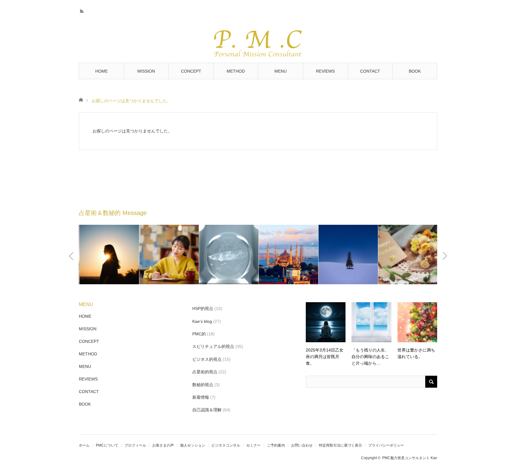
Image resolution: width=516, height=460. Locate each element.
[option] (109, 254)
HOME (101, 71)
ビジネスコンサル (225, 445)
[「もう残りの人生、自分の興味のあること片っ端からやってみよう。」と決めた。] (371, 322)
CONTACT (370, 71)
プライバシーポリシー (386, 445)
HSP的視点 (202, 308)
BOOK (415, 71)
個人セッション (192, 445)
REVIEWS (325, 71)
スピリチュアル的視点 (213, 346)
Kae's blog (202, 321)
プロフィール (135, 445)
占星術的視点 (204, 371)
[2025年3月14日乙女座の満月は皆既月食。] (325, 322)
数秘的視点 (202, 384)
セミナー (253, 445)
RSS (82, 10)
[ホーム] (81, 99)
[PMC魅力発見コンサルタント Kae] (258, 39)
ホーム (84, 445)
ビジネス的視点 (207, 359)
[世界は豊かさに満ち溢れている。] (417, 322)
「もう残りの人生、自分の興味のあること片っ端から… (370, 357)
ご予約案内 (276, 445)
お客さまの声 (163, 445)
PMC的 (199, 333)
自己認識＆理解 (207, 409)
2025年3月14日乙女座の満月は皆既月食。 (324, 357)
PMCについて (107, 445)
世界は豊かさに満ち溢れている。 (416, 353)
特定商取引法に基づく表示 (340, 445)
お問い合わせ (302, 445)
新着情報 (200, 397)
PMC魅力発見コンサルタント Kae (409, 458)
